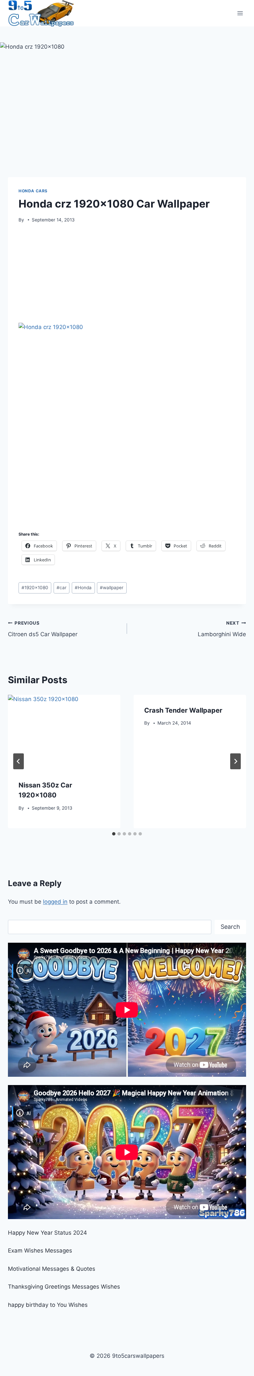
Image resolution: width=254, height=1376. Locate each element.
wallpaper (111, 587)
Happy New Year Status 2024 (47, 1232)
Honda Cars (33, 190)
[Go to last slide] (18, 761)
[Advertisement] (127, 275)
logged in (55, 901)
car (61, 587)
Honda (83, 587)
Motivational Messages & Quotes (51, 1268)
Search (230, 926)
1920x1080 (34, 587)
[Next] (235, 761)
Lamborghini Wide (222, 629)
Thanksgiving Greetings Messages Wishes (64, 1286)
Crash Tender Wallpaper (183, 710)
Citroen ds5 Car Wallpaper (42, 629)
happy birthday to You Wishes (48, 1305)
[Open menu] (240, 13)
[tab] (113, 833)
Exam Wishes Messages (40, 1250)
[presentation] (64, 732)
